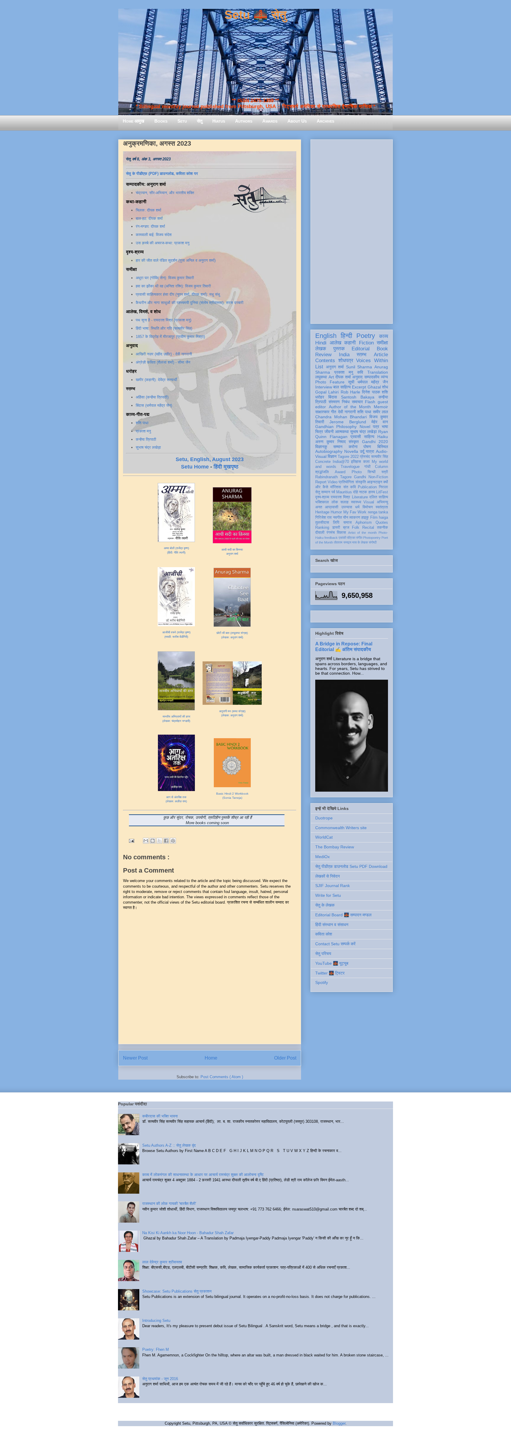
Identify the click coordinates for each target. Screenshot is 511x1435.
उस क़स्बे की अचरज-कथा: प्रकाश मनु (162, 243)
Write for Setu (328, 895)
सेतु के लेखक (324, 905)
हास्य (371, 492)
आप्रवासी (331, 507)
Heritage (322, 512)
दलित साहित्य (378, 497)
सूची (351, 382)
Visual (368, 502)
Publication (367, 487)
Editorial (361, 349)
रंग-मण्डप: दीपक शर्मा (150, 226)
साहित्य (369, 436)
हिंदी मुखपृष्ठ (226, 467)
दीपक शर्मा (343, 377)
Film (374, 517)
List (319, 367)
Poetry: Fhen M (155, 1349)
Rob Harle (350, 392)
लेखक (320, 349)
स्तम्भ (361, 354)
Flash (370, 401)
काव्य (383, 336)
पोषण (367, 446)
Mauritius (344, 492)
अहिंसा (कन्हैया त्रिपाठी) (152, 397)
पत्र (376, 426)
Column (381, 467)
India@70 (341, 462)
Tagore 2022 (348, 457)
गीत (333, 411)
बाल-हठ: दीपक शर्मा (149, 218)
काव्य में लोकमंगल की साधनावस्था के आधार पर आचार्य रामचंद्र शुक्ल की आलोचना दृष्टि (202, 1174)
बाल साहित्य (341, 387)
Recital (368, 527)
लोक (334, 502)
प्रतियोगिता (346, 482)
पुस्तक (339, 349)
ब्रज (346, 527)
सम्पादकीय (371, 377)
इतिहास (356, 462)
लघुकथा (321, 377)
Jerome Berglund (347, 421)
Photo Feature (330, 382)
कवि (360, 372)
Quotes (382, 522)
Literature (360, 497)
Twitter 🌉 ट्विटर (330, 973)
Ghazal (374, 387)
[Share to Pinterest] (173, 841)
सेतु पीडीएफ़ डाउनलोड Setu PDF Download (351, 866)
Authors (243, 120)
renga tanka (378, 512)
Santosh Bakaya (357, 397)
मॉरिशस (335, 487)
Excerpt (359, 387)
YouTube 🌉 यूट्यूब (331, 963)
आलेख (335, 343)
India (344, 354)
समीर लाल (380, 411)
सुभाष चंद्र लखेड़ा (148, 447)
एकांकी (342, 537)
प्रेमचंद (365, 457)
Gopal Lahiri (327, 392)
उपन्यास (346, 507)
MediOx (322, 856)
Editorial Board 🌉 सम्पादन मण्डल (343, 914)
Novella (351, 451)
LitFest (382, 492)
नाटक (363, 492)
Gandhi (360, 477)
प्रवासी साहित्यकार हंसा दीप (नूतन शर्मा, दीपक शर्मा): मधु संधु (178, 294)
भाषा (385, 426)
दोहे (355, 492)
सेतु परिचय (323, 953)
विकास (341, 533)
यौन (345, 517)
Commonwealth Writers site (341, 827)
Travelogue (350, 467)
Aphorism (363, 522)
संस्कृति (360, 482)
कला (366, 462)
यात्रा (370, 451)
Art (331, 377)
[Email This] (146, 841)
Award (340, 472)
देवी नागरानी (347, 411)
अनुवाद (357, 377)
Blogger (339, 1423)
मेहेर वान (379, 421)
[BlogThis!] (153, 841)
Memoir (381, 406)
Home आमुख (133, 120)
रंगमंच (330, 533)
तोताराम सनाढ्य (342, 542)
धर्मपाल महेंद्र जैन (373, 382)
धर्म (357, 507)
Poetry (365, 335)
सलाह (344, 502)
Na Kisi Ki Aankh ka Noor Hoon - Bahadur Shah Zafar (188, 1233)
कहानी (350, 343)
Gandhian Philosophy (336, 426)
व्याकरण (354, 517)
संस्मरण (334, 401)
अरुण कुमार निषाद (330, 441)
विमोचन (368, 507)
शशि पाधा (142, 423)
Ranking (322, 527)
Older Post (285, 1057)
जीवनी (329, 431)
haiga (383, 517)
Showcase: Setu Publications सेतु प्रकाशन (176, 1291)
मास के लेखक (360, 542)
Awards (269, 120)
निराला (383, 487)
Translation (377, 372)
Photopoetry (372, 537)
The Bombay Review (334, 847)
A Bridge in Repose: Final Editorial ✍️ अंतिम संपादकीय (343, 646)
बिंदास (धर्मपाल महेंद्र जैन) (154, 405)
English (326, 335)
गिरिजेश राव (323, 517)
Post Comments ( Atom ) (221, 1077)
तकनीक (382, 527)
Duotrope (324, 818)
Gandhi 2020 (375, 441)
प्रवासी (355, 436)
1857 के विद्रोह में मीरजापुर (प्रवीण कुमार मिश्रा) (170, 336)
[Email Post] (131, 840)
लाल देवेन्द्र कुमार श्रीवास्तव (162, 1262)
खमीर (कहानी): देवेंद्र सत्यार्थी (156, 380)
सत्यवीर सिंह (379, 457)
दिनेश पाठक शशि (375, 392)
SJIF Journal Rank (332, 885)
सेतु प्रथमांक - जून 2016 (160, 1379)
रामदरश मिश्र (340, 497)
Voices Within (372, 360)
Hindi (320, 343)
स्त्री (384, 472)
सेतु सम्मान (322, 492)
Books (160, 120)
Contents (325, 360)
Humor (336, 512)
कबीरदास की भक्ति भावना (160, 1116)
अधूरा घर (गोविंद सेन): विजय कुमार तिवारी (165, 278)
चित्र (319, 431)
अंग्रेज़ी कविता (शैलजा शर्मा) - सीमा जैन (163, 362)
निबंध (346, 401)
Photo (357, 472)
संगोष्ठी (372, 542)
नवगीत (337, 517)
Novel (365, 426)
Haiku (382, 436)
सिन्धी (372, 472)
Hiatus (218, 120)
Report (320, 482)
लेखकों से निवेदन (327, 876)
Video (332, 482)
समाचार (357, 401)
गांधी (367, 467)
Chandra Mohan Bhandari (341, 416)
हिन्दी (346, 335)
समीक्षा (382, 343)
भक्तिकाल (322, 502)
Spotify (321, 982)
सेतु (199, 120)
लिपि (336, 522)
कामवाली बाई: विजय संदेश (154, 234)
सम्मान (337, 446)
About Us (297, 120)
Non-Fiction (378, 477)
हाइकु (365, 517)
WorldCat (324, 837)
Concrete (323, 462)
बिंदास (332, 397)
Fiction (366, 343)
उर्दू (362, 451)
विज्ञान (332, 456)
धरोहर (319, 397)
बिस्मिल (382, 446)
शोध (385, 387)
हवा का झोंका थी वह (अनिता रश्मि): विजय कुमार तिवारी (173, 286)
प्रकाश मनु (143, 431)
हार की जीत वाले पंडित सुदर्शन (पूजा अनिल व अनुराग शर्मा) (176, 260)
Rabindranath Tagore (333, 477)
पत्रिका (351, 537)
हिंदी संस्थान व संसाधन (331, 924)
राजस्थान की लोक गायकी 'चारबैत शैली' (169, 1203)
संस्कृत (354, 441)
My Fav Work (355, 512)
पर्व (333, 492)
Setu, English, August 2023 (210, 459)
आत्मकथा (342, 431)
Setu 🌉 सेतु (255, 14)
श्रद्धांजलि (322, 472)
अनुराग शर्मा (335, 367)
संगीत (359, 537)
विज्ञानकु (321, 446)
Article (381, 354)
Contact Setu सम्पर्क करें (335, 943)
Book (382, 349)
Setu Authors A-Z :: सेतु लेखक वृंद (169, 1145)
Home (211, 1057)
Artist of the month (362, 532)
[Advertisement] (351, 230)
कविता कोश (323, 934)
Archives (325, 120)
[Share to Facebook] (166, 841)
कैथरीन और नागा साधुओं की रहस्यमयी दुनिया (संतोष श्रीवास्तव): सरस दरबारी (189, 302)
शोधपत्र (345, 360)
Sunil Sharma (359, 367)
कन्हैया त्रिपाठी (146, 439)
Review (323, 354)
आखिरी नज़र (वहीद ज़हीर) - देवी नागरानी (164, 354)
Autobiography (328, 451)
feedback (331, 537)
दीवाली (319, 533)
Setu (182, 120)
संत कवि (349, 487)
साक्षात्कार (322, 411)
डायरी (336, 527)
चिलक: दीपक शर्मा (148, 210)
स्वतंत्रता (382, 507)
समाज (347, 522)
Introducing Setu (156, 1320)
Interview (323, 387)
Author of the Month (350, 406)
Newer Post (135, 1057)
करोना (353, 446)
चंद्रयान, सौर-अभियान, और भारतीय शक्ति (165, 193)
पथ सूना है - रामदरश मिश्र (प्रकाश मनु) (163, 320)
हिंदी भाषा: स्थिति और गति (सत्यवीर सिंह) (164, 328)
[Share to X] (159, 841)
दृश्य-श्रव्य (322, 497)
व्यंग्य (384, 377)
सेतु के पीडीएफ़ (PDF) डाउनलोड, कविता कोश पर (162, 173)
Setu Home (195, 467)
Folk (355, 527)
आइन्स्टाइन (374, 482)
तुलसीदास (322, 522)
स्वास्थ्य (356, 502)
